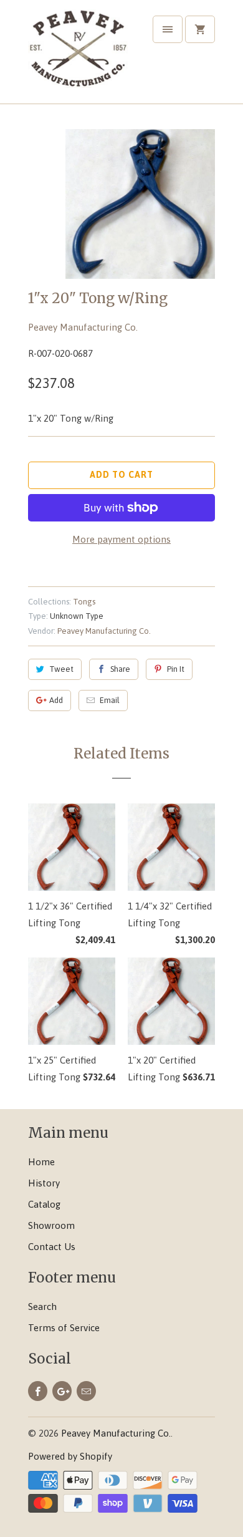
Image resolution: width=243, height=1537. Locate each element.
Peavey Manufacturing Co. (83, 327)
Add (56, 700)
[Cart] (200, 29)
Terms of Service (64, 1327)
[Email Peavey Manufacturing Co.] (86, 1391)
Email (110, 700)
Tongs (84, 601)
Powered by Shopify (70, 1456)
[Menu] (168, 29)
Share (120, 669)
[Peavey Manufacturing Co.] (78, 56)
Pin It (175, 669)
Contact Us (51, 1246)
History (44, 1183)
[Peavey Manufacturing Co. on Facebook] (37, 1391)
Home (41, 1161)
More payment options (121, 539)
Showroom (51, 1225)
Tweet (61, 669)
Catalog (44, 1204)
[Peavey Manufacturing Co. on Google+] (62, 1391)
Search (42, 1306)
